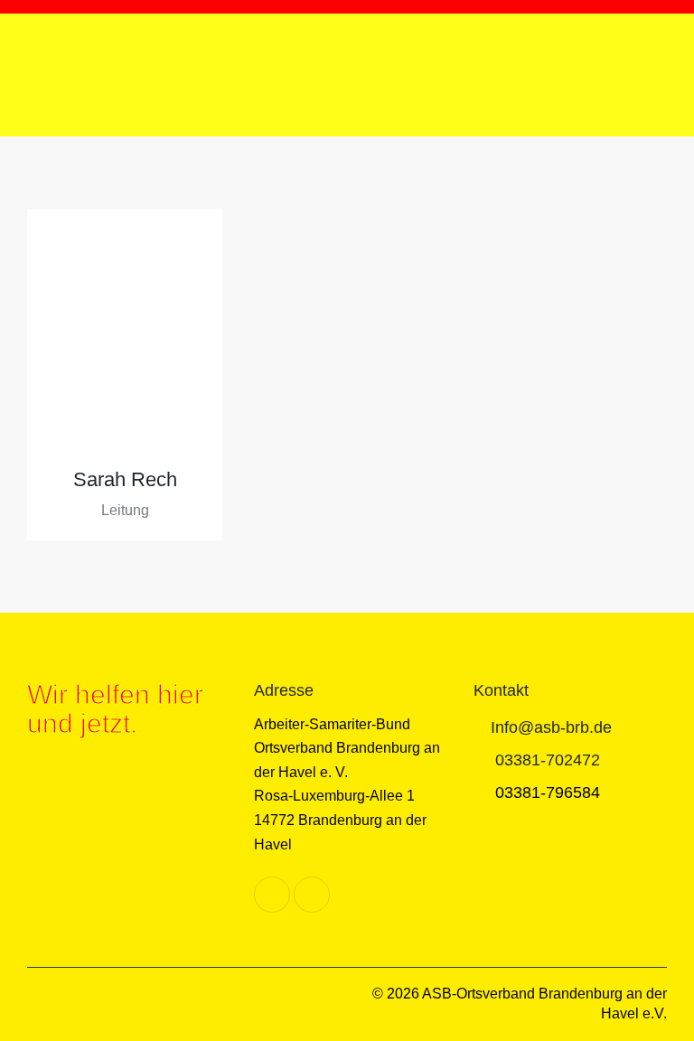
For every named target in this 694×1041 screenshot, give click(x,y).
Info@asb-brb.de (551, 727)
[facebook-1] (272, 895)
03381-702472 (547, 760)
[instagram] (312, 895)
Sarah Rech (125, 479)
